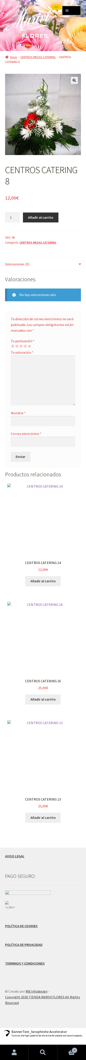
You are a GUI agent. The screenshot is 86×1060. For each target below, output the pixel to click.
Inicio (13, 57)
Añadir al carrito (40, 217)
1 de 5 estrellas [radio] (12, 346)
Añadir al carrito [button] (43, 581)
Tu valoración (22, 352)
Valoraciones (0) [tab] (17, 264)
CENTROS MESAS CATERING (38, 57)
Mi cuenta (14, 1052)
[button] (74, 80)
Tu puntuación (23, 341)
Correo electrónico (26, 433)
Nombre (18, 413)
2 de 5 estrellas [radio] (17, 346)
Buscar (43, 1052)
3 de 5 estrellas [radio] (21, 346)
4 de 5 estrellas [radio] (25, 346)
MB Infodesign (36, 991)
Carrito (66, 1048)
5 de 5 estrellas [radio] (29, 346)
